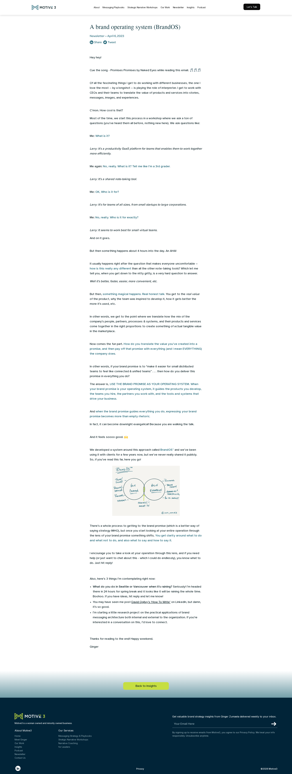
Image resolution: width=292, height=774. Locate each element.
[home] (44, 7)
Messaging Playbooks (113, 7)
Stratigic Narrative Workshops (73, 739)
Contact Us (20, 758)
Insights (191, 7)
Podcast (201, 7)
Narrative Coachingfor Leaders (68, 745)
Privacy (140, 768)
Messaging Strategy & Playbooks (75, 736)
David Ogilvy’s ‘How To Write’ (150, 602)
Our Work (165, 7)
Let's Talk (252, 6)
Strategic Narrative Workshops (142, 7)
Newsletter (178, 7)
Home (18, 736)
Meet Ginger (21, 739)
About (97, 7)
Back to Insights (146, 685)
